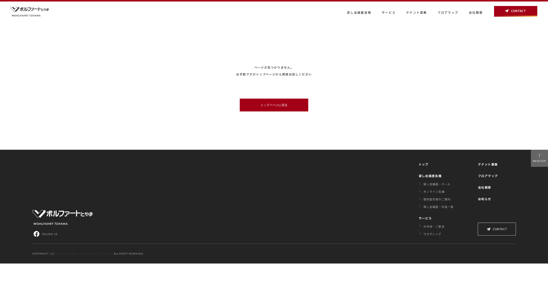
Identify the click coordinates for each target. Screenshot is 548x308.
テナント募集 (416, 12)
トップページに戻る (274, 105)
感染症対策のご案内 (437, 199)
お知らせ (484, 199)
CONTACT (518, 11)
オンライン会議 (434, 192)
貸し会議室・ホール (437, 184)
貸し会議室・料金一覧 (438, 207)
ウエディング (432, 234)
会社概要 (484, 187)
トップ (424, 164)
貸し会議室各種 (359, 12)
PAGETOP (539, 161)
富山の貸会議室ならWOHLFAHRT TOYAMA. (84, 253)
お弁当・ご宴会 (434, 226)
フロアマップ (448, 12)
